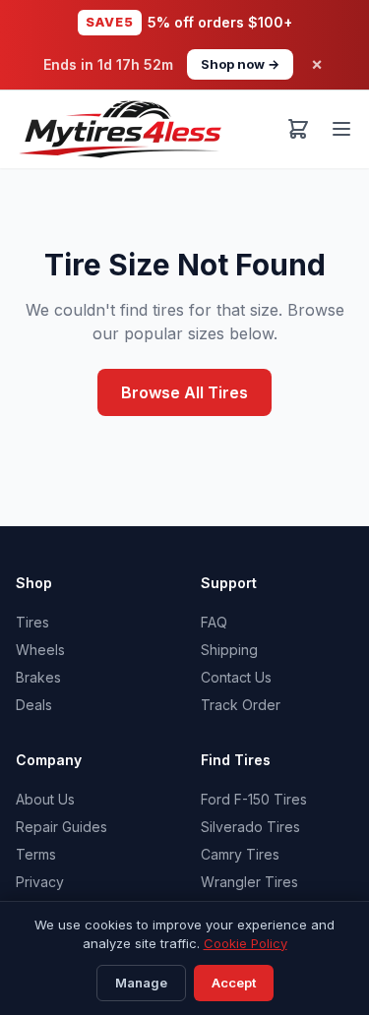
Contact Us (236, 677)
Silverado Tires (250, 826)
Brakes (38, 677)
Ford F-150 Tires (254, 799)
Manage (141, 982)
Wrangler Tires (249, 881)
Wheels (40, 649)
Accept (234, 982)
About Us (45, 799)
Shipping (229, 649)
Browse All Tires (184, 392)
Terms (36, 854)
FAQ (214, 622)
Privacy (40, 881)
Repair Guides (61, 826)
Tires (32, 622)
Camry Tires (240, 854)
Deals (34, 704)
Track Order (240, 704)
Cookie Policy (245, 943)
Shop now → (240, 64)
